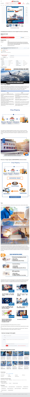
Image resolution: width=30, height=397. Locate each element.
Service (3, 5)
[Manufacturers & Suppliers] (15, 1)
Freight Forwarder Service (10, 388)
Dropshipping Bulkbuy (10, 390)
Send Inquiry (7, 37)
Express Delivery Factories (4, 386)
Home (1, 5)
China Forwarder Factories (12, 386)
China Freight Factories (19, 386)
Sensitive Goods (17, 376)
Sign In (2, 52)
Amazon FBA (2, 376)
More (1, 391)
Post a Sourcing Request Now (22, 345)
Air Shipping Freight (3, 388)
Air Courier (10, 383)
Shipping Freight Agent (3, 390)
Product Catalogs (11, 373)
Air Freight (11, 5)
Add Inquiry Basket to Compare (15, 27)
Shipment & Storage (7, 5)
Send (7, 345)
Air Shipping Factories (25, 386)
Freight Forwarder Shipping (18, 388)
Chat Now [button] (23, 37)
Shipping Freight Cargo (25, 388)
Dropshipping (9, 376)
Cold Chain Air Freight (15, 383)
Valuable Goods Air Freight (4, 383)
